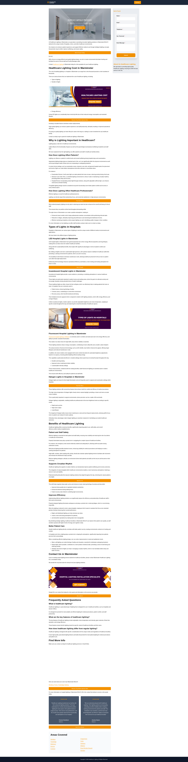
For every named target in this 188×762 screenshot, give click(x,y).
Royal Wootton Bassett (86, 748)
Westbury (51, 685)
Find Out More (79, 200)
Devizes (53, 746)
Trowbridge (61, 685)
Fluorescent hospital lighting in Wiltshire (59, 336)
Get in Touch (80, 267)
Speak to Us (80, 480)
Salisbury (82, 743)
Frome (56, 685)
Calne (82, 741)
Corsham (53, 748)
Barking (67, 685)
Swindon (82, 750)
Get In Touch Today (80, 52)
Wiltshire (82, 746)
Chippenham (83, 738)
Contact (138, 2)
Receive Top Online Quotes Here (80, 120)
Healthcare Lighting (58, 64)
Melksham (53, 744)
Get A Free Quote (80, 727)
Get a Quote (79, 27)
